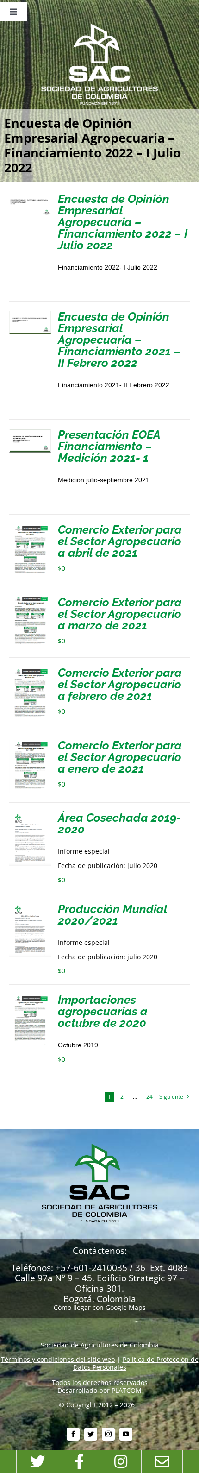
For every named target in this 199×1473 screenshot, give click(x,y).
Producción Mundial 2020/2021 (112, 914)
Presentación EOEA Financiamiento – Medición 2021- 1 (109, 446)
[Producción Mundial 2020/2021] (30, 906)
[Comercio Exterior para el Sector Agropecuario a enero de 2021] (30, 743)
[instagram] (108, 1434)
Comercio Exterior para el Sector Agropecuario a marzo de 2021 (120, 613)
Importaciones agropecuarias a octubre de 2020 (103, 1011)
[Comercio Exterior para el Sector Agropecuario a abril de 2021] (30, 527)
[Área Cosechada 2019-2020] (30, 815)
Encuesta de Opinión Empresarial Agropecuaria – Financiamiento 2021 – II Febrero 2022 (119, 339)
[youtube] (125, 1434)
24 (149, 1097)
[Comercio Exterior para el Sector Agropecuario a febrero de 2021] (30, 670)
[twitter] (90, 1434)
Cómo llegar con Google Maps (100, 1307)
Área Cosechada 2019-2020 (119, 823)
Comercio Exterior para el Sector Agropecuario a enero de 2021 (120, 756)
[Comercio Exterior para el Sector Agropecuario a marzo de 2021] (30, 600)
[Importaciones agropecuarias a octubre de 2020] (30, 997)
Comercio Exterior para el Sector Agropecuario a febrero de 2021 (120, 684)
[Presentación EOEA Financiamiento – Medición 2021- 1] (30, 432)
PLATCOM (127, 1390)
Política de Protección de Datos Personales (136, 1363)
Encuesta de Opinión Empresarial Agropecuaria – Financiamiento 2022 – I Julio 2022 (122, 222)
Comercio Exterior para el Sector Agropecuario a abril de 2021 (120, 541)
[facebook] (73, 1434)
